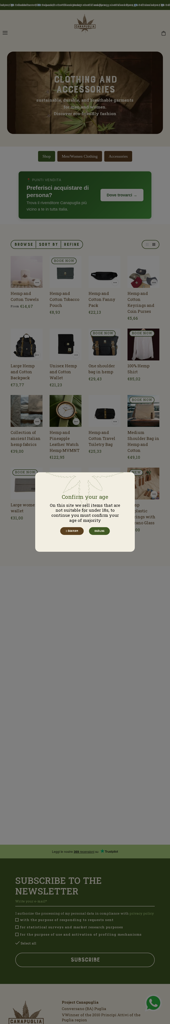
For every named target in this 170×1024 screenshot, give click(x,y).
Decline (99, 531)
